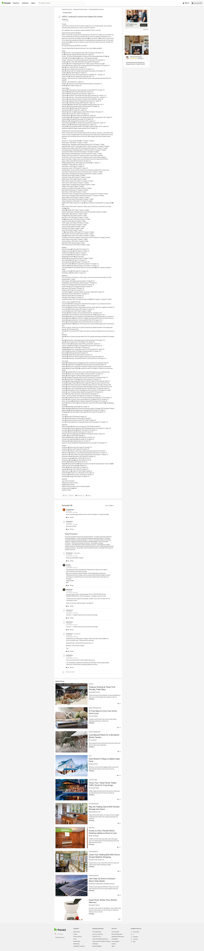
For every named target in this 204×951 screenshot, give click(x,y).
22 (120, 871)
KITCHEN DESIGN (93, 803)
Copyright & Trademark (79, 946)
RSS (134, 941)
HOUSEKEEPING (93, 851)
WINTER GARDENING (94, 732)
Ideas (33, 3)
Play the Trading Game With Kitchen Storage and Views (104, 808)
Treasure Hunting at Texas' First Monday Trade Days (102, 688)
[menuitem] (16, 3)
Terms (74, 939)
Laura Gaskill (94, 716)
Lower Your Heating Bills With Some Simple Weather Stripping (104, 855)
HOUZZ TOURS (93, 779)
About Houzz (76, 931)
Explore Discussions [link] (67, 9)
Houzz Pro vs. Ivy (96, 936)
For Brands (95, 943)
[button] (109, 505)
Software (25, 3)
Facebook (135, 936)
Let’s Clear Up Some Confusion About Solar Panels (102, 879)
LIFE (90, 756)
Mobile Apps (76, 943)
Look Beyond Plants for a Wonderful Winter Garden (104, 736)
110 (120, 727)
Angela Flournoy (95, 692)
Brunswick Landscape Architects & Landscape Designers (79, 536)
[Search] (39, 3)
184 (120, 775)
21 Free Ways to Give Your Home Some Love (103, 712)
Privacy (75, 936)
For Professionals (96, 931)
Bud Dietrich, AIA (95, 812)
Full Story (91, 699)
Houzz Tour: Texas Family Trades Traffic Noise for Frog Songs (102, 784)
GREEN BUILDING (93, 875)
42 (120, 703)
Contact (114, 943)
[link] (138, 58)
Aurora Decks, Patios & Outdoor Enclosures (87, 548)
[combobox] (61, 3)
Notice (80, 936)
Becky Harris (94, 764)
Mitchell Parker (95, 788)
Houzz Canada (115, 931)
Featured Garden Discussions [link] (96, 9)
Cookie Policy (76, 941)
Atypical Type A (95, 905)
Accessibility (115, 939)
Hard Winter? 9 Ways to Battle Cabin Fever (104, 760)
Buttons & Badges (96, 946)
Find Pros (16, 3)
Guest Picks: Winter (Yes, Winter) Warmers (103, 901)
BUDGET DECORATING (95, 708)
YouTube (135, 939)
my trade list (89, 603)
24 (120, 823)
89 (120, 895)
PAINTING (91, 827)
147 (120, 847)
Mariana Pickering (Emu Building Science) (102, 883)
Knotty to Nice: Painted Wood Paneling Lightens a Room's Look (103, 832)
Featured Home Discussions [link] (80, 9)
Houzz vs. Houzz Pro (97, 934)
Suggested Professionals (118, 936)
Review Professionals (117, 934)
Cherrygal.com (81, 363)
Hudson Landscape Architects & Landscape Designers (90, 538)
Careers (75, 934)
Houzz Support (115, 941)
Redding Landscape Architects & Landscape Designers (84, 541)
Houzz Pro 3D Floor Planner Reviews (101, 941)
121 (120, 799)
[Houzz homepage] (6, 3)
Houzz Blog (136, 931)
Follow (89, 495)
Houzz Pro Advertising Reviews (100, 939)
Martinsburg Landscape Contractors (81, 543)
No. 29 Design (94, 836)
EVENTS (91, 684)
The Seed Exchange (67, 12)
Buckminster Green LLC (97, 859)
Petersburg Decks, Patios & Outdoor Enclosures (88, 546)
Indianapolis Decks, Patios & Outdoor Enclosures (84, 544)
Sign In (113, 946)
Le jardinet (94, 740)
